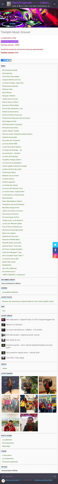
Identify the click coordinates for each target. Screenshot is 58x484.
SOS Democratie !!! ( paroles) (12, 124)
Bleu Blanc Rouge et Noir (10, 208)
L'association (7, 455)
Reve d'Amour (7, 92)
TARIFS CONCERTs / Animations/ (13, 275)
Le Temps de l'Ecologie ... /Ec (12, 150)
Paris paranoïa (7, 73)
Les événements (8, 458)
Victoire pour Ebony (9, 172)
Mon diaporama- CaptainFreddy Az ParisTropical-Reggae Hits (30, 319)
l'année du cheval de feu (10, 112)
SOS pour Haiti (7, 89)
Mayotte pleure (7, 198)
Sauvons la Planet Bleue (10, 105)
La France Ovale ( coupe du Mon (13, 191)
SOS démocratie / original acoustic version (23, 335)
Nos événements (8, 443)
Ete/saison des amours (10, 128)
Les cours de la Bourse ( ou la (12, 188)
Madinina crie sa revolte (10, 176)
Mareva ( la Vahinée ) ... (15, 325)
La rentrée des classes (10, 185)
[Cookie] (3, 481)
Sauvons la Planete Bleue (11, 239)
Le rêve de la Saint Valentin (11, 147)
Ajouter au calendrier (10, 41)
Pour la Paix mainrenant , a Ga (12, 108)
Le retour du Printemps (10, 156)
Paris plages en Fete (9, 121)
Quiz (3, 311)
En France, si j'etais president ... (12, 249)
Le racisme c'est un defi (10, 259)
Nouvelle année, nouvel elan (11, 243)
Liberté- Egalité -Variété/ (10, 131)
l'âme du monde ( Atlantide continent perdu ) (17, 134)
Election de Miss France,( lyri (12, 115)
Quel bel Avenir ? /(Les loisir (11, 246)
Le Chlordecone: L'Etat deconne (13, 195)
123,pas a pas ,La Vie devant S (12, 220)
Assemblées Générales (10, 292)
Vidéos (4, 368)
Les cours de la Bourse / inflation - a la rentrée (24, 330)
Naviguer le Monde (8, 96)
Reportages (6, 446)
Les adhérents (7, 440)
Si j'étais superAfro (8, 182)
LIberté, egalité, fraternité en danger (14, 166)
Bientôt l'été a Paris (9, 262)
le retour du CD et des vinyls (11, 169)
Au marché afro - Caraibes (11, 153)
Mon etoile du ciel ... (13, 340)
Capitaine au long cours (10, 236)
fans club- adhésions (9, 268)
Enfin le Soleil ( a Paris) (10, 102)
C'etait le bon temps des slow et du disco (16, 118)
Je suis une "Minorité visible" (12, 223)
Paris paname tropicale (10, 86)
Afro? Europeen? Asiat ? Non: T (13, 255)
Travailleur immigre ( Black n (12, 160)
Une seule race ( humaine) (11, 140)
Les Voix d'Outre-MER (9, 144)
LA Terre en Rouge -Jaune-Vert (12, 83)
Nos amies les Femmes (10, 214)
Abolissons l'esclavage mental (12, 230)
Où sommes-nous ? (9, 271)
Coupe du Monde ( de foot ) (11, 80)
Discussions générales (10, 462)
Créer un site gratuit (12, 480)
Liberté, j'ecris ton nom (10, 99)
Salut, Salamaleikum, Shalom (12, 201)
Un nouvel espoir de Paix (10, 217)
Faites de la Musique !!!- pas (11, 252)
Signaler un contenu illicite (43, 480)
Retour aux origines (9, 233)
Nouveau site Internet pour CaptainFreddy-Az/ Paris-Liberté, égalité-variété (28, 301)
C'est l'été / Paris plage (15, 358)
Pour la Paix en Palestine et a (12, 227)
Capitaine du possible (9, 137)
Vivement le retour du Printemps (13, 204)
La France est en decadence (12, 163)
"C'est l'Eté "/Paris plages (10, 76)
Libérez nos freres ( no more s (12, 211)
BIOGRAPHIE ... (7, 265)
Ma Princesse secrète (9, 70)
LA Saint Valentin (8, 179)
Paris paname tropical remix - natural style (22, 353)
